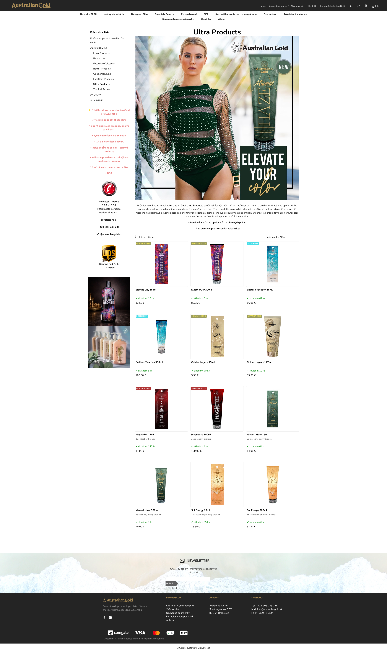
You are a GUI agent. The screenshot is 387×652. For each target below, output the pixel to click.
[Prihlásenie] (365, 6)
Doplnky (206, 19)
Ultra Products (101, 84)
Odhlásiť (172, 588)
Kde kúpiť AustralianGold (180, 605)
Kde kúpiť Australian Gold (332, 6)
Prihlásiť (170, 583)
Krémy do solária (114, 14)
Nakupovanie (297, 6)
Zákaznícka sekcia (278, 6)
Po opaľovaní (189, 14)
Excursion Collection (104, 63)
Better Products (102, 68)
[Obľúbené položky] (358, 6)
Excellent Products (103, 79)
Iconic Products (101, 53)
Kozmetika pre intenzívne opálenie (236, 14)
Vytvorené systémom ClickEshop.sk (193, 647)
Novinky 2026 (88, 14)
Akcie (221, 19)
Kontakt (312, 6)
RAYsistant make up (295, 14)
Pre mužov (270, 14)
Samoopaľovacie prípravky (178, 19)
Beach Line (99, 58)
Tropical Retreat (102, 89)
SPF (206, 14)
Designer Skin (139, 14)
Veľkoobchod (173, 609)
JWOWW (95, 94)
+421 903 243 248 (267, 605)
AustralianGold (98, 48)
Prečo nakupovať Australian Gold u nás (108, 40)
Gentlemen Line (102, 74)
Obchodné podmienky (178, 613)
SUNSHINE (96, 100)
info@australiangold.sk (109, 234)
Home (263, 6)
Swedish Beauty (164, 14)
